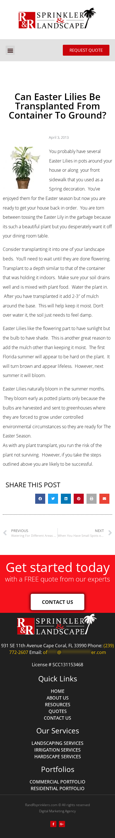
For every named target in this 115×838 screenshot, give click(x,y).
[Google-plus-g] (62, 824)
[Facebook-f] (53, 824)
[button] (10, 50)
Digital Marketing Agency (57, 811)
